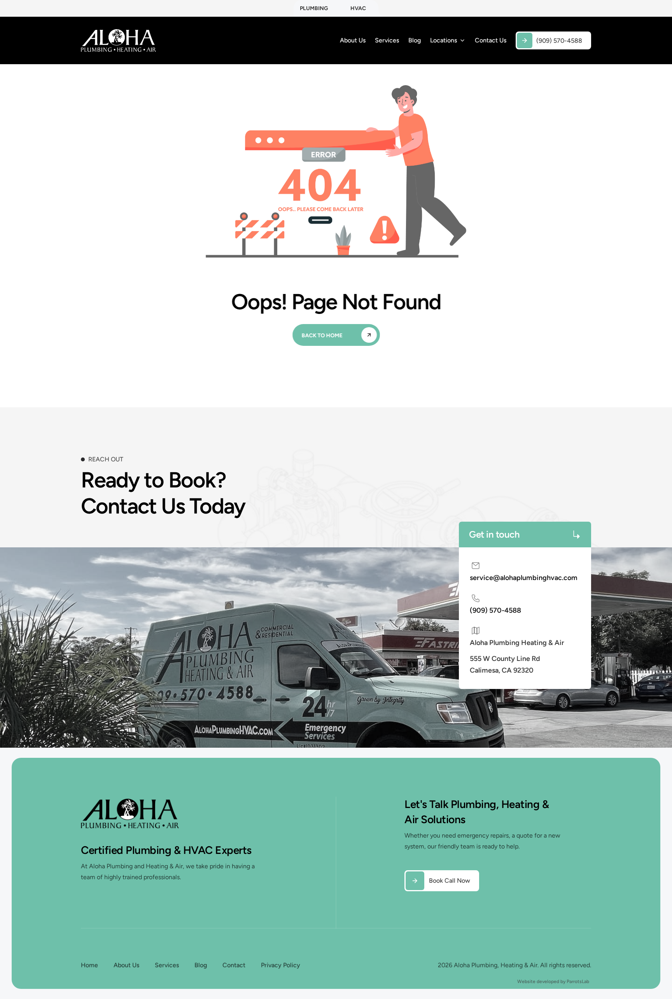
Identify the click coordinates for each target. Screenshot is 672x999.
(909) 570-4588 (495, 610)
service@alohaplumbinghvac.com (524, 577)
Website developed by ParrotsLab (553, 981)
